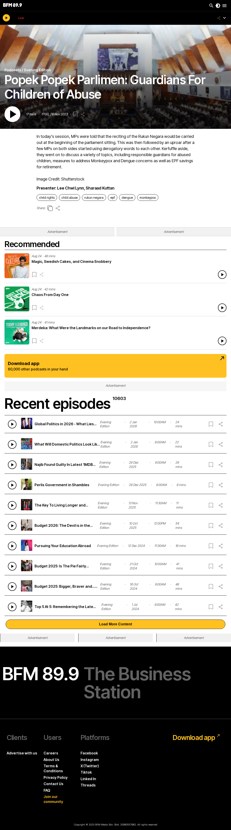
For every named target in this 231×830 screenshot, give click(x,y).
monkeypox (148, 197)
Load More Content (115, 624)
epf (112, 197)
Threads (88, 785)
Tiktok (86, 772)
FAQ (47, 790)
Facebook (89, 753)
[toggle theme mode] (218, 5)
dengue (127, 197)
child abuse (69, 197)
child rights (47, 197)
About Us (51, 759)
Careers (51, 753)
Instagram (90, 759)
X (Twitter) (90, 766)
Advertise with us (22, 753)
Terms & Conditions (53, 768)
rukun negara (94, 197)
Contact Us (53, 783)
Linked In (88, 779)
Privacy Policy (56, 777)
